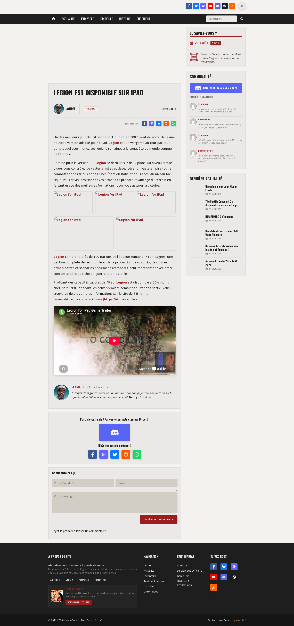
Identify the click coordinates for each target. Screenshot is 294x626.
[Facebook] (189, 6)
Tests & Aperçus (154, 581)
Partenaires (101, 579)
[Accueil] (53, 18)
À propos (55, 579)
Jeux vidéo (87, 18)
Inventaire (150, 576)
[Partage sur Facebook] (144, 123)
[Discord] (217, 6)
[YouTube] (210, 6)
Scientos (182, 565)
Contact (69, 579)
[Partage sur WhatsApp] (173, 123)
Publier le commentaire (158, 519)
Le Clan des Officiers (189, 570)
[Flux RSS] (232, 6)
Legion (114, 142)
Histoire (124, 18)
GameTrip (183, 576)
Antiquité (90, 108)
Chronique (143, 18)
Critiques (106, 18)
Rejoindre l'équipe (78, 602)
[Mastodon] (203, 6)
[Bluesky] (196, 6)
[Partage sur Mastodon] (151, 123)
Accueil (148, 565)
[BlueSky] (223, 566)
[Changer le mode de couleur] (242, 6)
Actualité (68, 18)
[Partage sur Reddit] (166, 123)
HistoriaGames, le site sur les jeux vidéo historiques (75, 6)
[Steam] (225, 6)
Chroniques (151, 591)
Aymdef (241, 620)
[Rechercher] (242, 18)
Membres (84, 579)
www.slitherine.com (70, 299)
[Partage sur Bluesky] (158, 123)
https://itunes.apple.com (123, 299)
